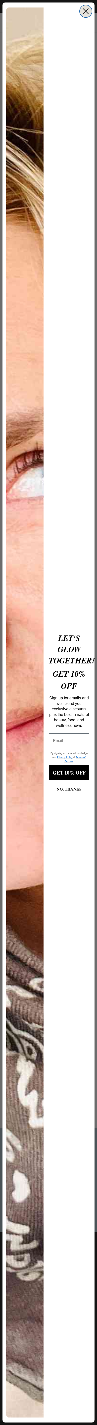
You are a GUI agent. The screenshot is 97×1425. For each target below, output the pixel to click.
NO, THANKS (69, 789)
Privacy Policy (65, 757)
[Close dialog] (86, 11)
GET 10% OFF (69, 772)
